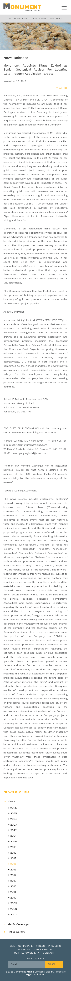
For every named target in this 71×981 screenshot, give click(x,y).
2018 (13, 852)
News (11, 801)
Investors (23, 949)
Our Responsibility (26, 952)
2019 (13, 847)
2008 (13, 908)
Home (11, 945)
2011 (13, 891)
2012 (13, 886)
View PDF (62, 87)
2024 (13, 819)
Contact (48, 952)
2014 (13, 875)
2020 (13, 841)
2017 (13, 858)
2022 (13, 830)
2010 (13, 897)
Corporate (25, 945)
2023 (13, 824)
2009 (13, 903)
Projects (54, 945)
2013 (13, 880)
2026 (13, 807)
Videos (40, 945)
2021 (13, 835)
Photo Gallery (16, 931)
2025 (13, 813)
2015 (13, 869)
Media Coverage (18, 924)
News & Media (43, 949)
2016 (13, 863)
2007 (13, 914)
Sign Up (53, 964)
